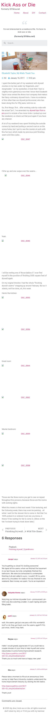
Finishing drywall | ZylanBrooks (21, 549)
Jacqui (10, 559)
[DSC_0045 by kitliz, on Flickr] (24, 255)
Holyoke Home (14, 593)
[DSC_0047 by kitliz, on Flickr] (24, 153)
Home (16, 13)
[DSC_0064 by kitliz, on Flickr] (24, 379)
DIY (33, 13)
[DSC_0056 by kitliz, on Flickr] (24, 343)
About (25, 13)
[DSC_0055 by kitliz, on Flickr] (24, 311)
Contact (42, 13)
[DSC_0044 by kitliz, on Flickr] (24, 203)
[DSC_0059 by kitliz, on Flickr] (24, 447)
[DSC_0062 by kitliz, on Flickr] (24, 411)
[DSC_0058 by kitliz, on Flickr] (24, 479)
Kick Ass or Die (18, 5)
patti (10, 616)
